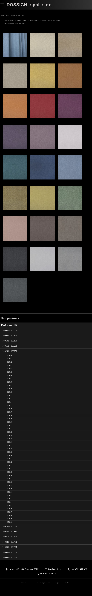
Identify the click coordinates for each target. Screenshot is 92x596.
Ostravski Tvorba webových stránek (54, 583)
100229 (9, 452)
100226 (9, 442)
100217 (9, 412)
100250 (9, 522)
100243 (9, 499)
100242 (9, 495)
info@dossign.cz (55, 569)
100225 (9, 439)
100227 (9, 445)
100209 (9, 385)
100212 (9, 395)
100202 (9, 362)
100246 (9, 509)
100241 (9, 492)
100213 (9, 399)
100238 (9, 482)
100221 (9, 425)
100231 (9, 459)
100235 (9, 472)
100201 (9, 359)
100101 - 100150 (9, 341)
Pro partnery (10, 318)
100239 (9, 485)
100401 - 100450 (9, 542)
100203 (9, 365)
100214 (9, 402)
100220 (9, 422)
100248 (9, 515)
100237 (9, 479)
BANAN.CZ (40, 583)
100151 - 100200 (9, 346)
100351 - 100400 (9, 536)
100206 (9, 375)
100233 (9, 465)
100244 (9, 502)
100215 (9, 405)
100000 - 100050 (9, 330)
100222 (9, 429)
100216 (9, 409)
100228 (9, 449)
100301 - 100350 (9, 531)
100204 (9, 369)
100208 (9, 382)
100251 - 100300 (9, 526)
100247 (9, 512)
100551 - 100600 (9, 557)
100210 (9, 389)
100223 (9, 432)
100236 (9, 475)
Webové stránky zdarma (28, 583)
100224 (9, 435)
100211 (9, 392)
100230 (9, 455)
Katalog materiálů (9, 325)
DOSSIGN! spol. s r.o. (30, 4)
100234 (9, 469)
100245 (9, 505)
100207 (9, 379)
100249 (9, 519)
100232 (9, 462)
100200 (9, 355)
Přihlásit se (68, 583)
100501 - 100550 (9, 552)
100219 (9, 419)
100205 (9, 372)
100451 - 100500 (9, 547)
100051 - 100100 (9, 335)
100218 (9, 415)
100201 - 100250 (9, 351)
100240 (9, 489)
